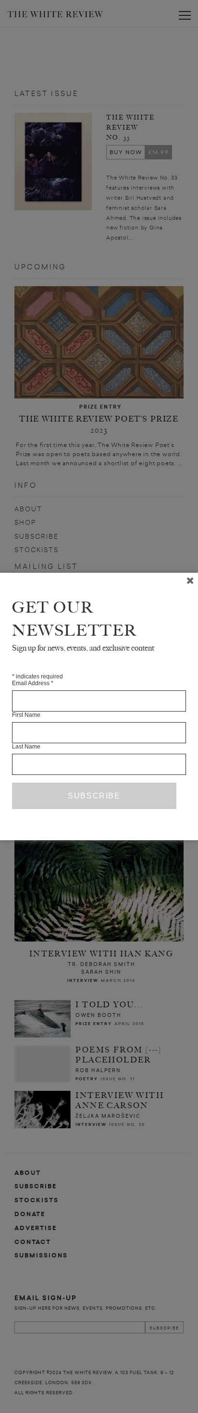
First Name (26, 715)
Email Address (32, 683)
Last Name (26, 746)
